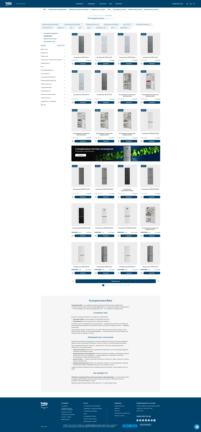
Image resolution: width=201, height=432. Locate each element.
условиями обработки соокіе (93, 425)
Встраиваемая (119, 9)
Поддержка (91, 3)
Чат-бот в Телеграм (144, 424)
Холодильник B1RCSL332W (104, 57)
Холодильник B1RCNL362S (81, 57)
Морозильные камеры (50, 38)
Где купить (103, 3)
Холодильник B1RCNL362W (127, 57)
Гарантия (116, 408)
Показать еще (116, 281)
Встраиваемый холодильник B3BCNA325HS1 (104, 134)
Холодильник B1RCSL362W (81, 94)
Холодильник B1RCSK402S (150, 266)
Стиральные (79, 9)
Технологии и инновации (68, 414)
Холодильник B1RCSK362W (81, 266)
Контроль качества (66, 412)
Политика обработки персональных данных (148, 406)
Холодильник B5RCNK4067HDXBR (127, 189)
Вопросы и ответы (119, 415)
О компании (79, 3)
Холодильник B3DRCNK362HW (104, 228)
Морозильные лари (49, 41)
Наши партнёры (65, 419)
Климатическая (151, 9)
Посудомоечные (98, 9)
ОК (130, 425)
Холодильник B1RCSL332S (104, 94)
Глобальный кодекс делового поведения (67, 409)
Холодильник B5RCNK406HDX (104, 189)
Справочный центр (119, 406)
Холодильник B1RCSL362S (150, 57)
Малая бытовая (135, 9)
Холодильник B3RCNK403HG (81, 189)
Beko (90, 15)
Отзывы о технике (66, 417)
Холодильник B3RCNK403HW (150, 133)
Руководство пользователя (122, 413)
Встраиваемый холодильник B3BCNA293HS (127, 95)
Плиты (109, 9)
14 (125, 285)
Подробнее (83, 63)
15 (128, 285)
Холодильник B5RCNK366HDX (150, 189)
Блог (110, 3)
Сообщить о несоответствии (144, 408)
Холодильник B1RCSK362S (104, 266)
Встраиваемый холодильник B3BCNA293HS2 (81, 134)
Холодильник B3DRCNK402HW (127, 228)
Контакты (117, 410)
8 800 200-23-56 (177, 3)
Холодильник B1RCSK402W (127, 266)
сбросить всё (60, 45)
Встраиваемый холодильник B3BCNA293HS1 (150, 95)
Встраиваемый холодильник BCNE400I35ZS (150, 228)
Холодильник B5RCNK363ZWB (81, 228)
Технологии (118, 3)
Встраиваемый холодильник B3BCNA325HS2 (127, 134)
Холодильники (57, 9)
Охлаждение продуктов (98, 15)
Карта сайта (140, 410)
